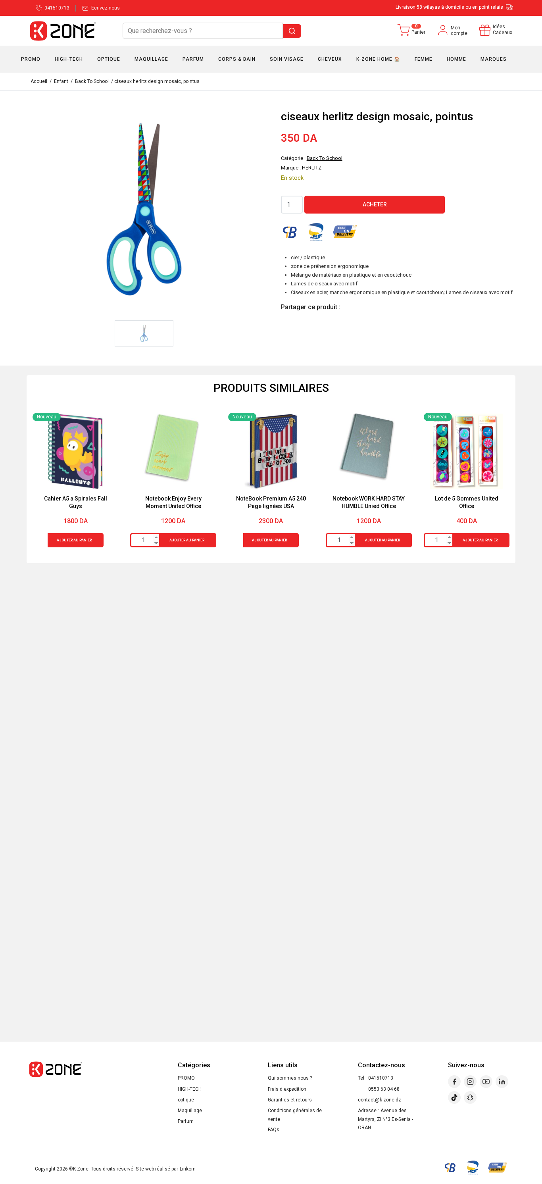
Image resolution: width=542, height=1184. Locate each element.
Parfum (186, 1121)
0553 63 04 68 (384, 1089)
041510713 (380, 1078)
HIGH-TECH (190, 1089)
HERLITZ (311, 168)
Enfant (61, 81)
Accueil (39, 81)
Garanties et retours (290, 1100)
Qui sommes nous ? (290, 1078)
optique (186, 1100)
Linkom (188, 1169)
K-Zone (80, 1169)
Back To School (92, 81)
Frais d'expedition (287, 1089)
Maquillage (190, 1110)
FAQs (273, 1129)
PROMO (186, 1078)
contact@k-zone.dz (379, 1100)
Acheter (375, 204)
